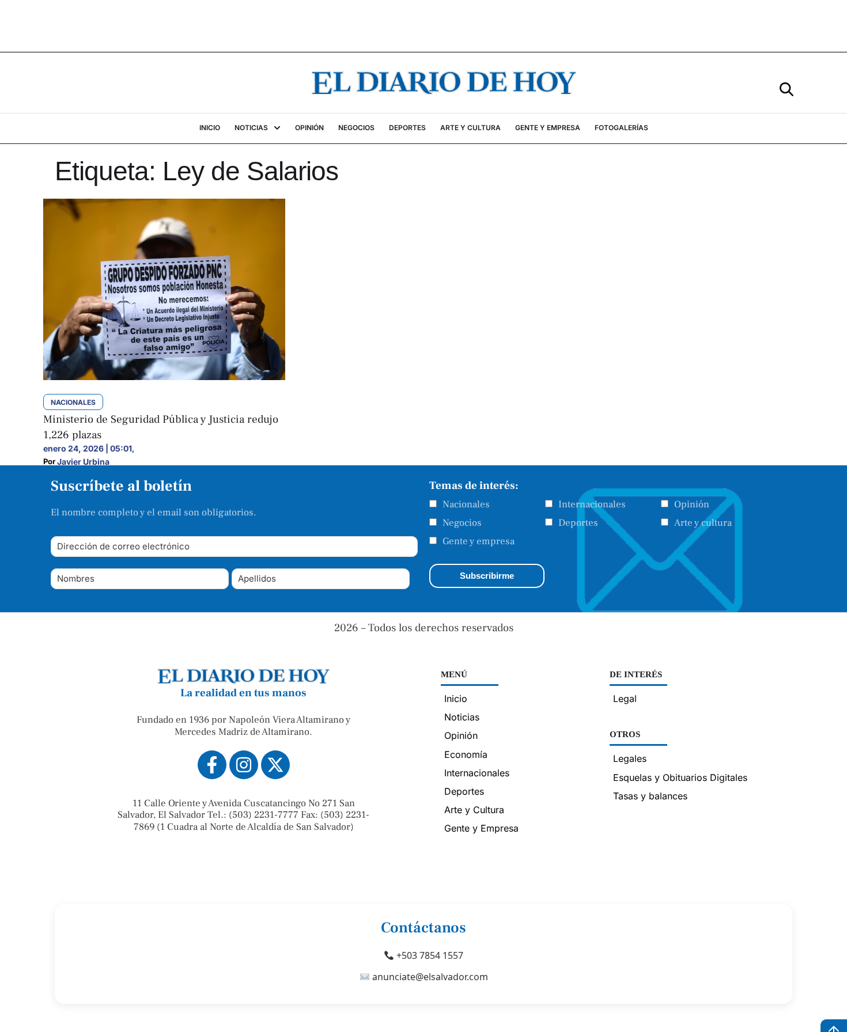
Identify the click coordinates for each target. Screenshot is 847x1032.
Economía (465, 754)
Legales (629, 758)
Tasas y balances (650, 796)
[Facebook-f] (212, 764)
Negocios (462, 523)
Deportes (578, 523)
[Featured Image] (164, 377)
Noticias (461, 717)
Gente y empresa (479, 541)
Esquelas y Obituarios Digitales (680, 777)
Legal (625, 698)
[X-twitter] (275, 764)
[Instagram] (243, 764)
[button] (786, 88)
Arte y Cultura (474, 809)
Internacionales (592, 504)
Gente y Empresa (481, 828)
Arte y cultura (703, 523)
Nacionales (466, 504)
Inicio (455, 698)
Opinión (691, 504)
